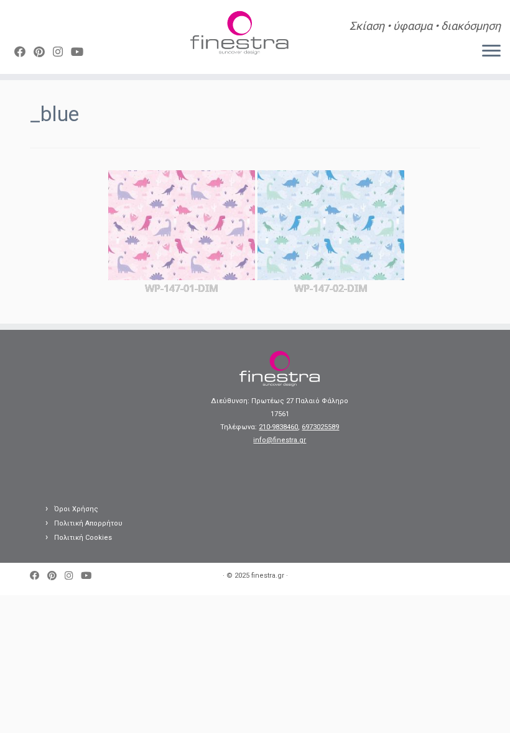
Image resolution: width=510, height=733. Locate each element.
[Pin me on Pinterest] (43, 51)
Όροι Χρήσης (76, 509)
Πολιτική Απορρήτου (88, 523)
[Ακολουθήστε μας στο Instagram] (62, 51)
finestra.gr (267, 575)
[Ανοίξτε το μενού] (491, 51)
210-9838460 (278, 427)
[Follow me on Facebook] (24, 51)
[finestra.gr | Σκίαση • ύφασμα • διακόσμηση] (239, 34)
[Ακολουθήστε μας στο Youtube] (81, 51)
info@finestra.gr (279, 440)
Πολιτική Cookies (83, 538)
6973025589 (320, 427)
